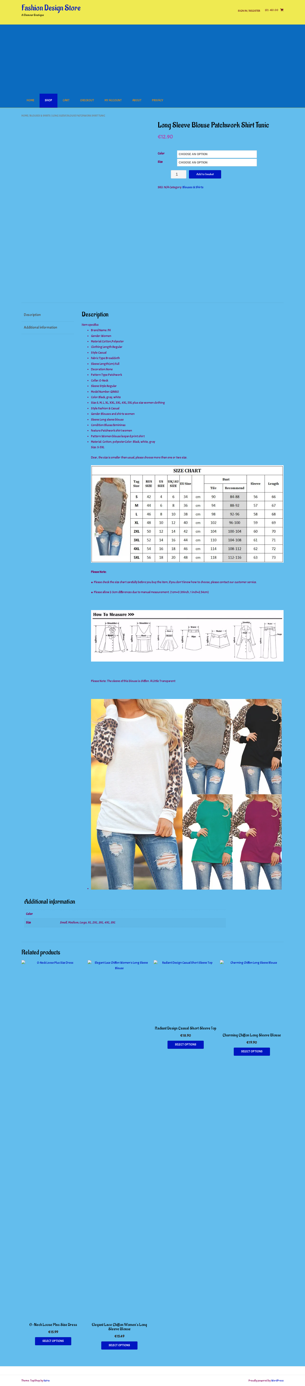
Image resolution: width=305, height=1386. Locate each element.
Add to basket (205, 174)
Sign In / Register (249, 10)
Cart (66, 100)
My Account (113, 100)
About (137, 100)
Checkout (87, 100)
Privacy (157, 100)
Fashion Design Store (51, 8)
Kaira (47, 1380)
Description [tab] (32, 315)
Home (30, 100)
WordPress (277, 1380)
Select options (53, 1341)
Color (161, 153)
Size (160, 162)
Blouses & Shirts (40, 115)
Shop (48, 100)
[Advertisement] (152, 58)
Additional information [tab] (40, 327)
